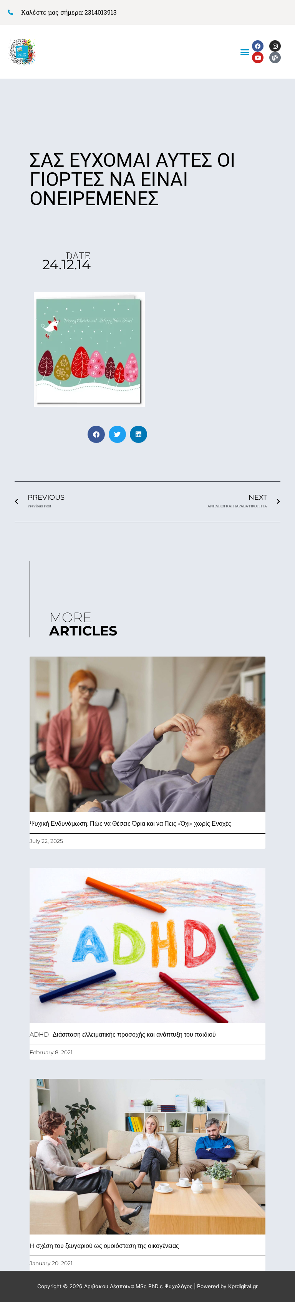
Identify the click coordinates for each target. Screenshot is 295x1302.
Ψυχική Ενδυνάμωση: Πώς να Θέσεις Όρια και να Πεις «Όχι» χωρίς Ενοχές (130, 823)
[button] (245, 51)
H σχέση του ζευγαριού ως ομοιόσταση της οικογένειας (104, 1245)
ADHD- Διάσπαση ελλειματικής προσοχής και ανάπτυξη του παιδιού (123, 1034)
